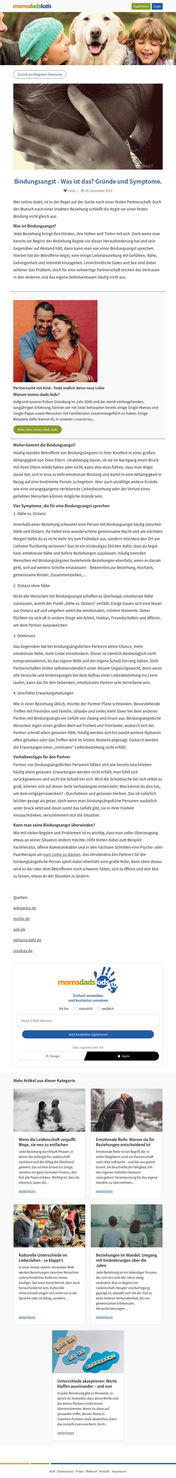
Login (157, 6)
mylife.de (21, 918)
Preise (79, 1471)
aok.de (19, 929)
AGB (52, 1471)
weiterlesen (27, 1191)
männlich (86, 1008)
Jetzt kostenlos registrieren (88, 1034)
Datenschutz (65, 1471)
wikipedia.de (24, 908)
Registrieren (141, 6)
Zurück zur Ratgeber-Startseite (40, 74)
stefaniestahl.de (27, 940)
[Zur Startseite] (32, 5)
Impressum (119, 1471)
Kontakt (104, 1471)
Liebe (71, 191)
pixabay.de (23, 950)
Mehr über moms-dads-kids (38, 429)
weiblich (108, 1008)
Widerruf (91, 1471)
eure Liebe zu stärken (62, 854)
